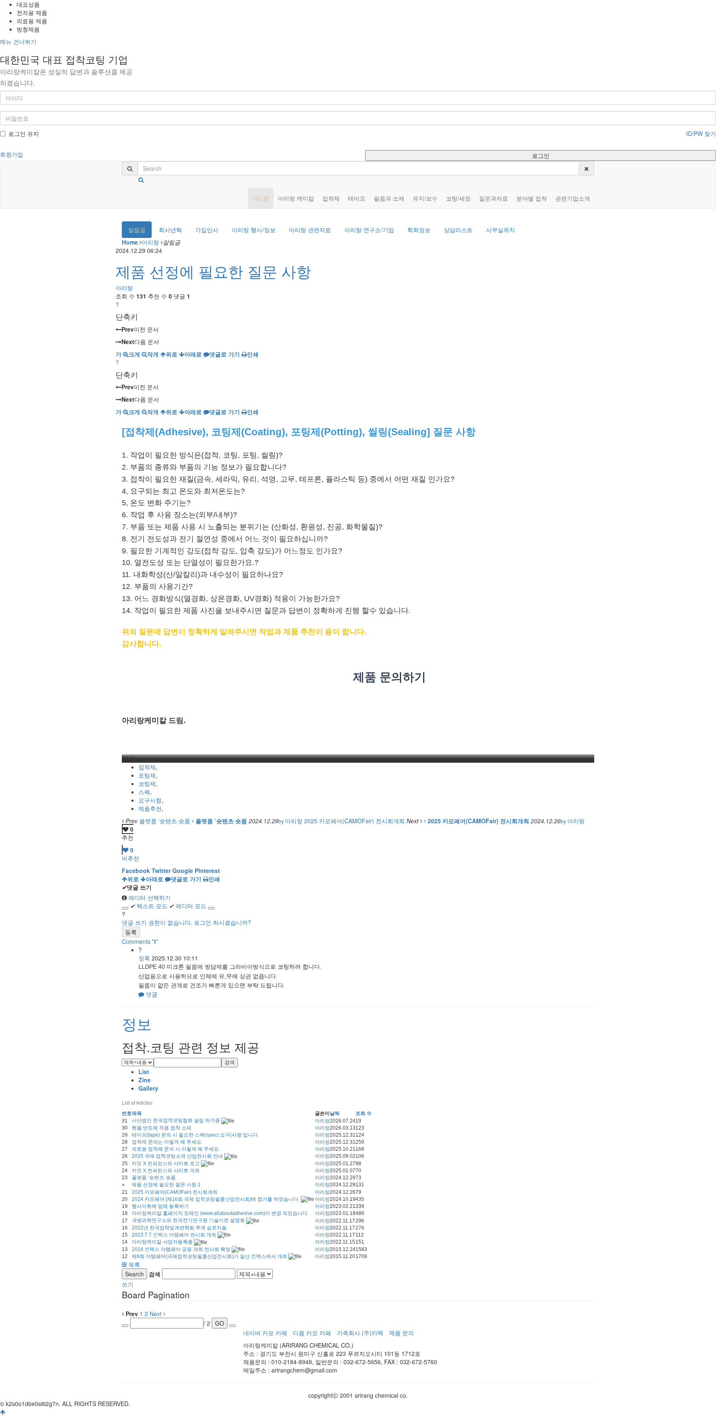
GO (219, 1323)
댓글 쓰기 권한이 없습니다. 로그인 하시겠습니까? (186, 922)
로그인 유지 (23, 133)
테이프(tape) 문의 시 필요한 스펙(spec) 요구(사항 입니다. (195, 1135)
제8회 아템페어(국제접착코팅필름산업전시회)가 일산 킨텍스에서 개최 (210, 1256)
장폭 (144, 958)
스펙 (144, 792)
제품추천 (150, 808)
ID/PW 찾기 (701, 133)
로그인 (540, 155)
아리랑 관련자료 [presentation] (310, 229)
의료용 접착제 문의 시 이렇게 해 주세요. (176, 1149)
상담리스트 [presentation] (458, 229)
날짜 (335, 1113)
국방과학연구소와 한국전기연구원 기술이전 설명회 (189, 1220)
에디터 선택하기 (149, 897)
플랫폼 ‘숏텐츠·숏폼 (154, 1178)
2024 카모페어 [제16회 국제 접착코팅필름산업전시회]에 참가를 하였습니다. (216, 1199)
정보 (137, 1023)
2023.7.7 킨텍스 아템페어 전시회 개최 (175, 1235)
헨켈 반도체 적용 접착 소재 (161, 1128)
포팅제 (147, 775)
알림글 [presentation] (136, 229)
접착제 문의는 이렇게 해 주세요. (167, 1142)
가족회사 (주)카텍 (360, 1333)
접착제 (147, 767)
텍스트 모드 (148, 906)
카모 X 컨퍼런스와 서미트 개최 (166, 1171)
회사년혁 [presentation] (170, 229)
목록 (133, 1264)
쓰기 (127, 1284)
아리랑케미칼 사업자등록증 (163, 1242)
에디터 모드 (187, 906)
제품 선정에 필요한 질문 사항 (213, 270)
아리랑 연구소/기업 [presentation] (369, 229)
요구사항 (150, 800)
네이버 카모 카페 (265, 1333)
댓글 (150, 994)
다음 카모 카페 (312, 1333)
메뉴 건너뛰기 (18, 41)
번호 (127, 1113)
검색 (230, 1062)
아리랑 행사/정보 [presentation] (254, 229)
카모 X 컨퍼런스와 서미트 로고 (166, 1163)
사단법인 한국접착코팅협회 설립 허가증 (176, 1120)
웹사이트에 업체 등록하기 (160, 1206)
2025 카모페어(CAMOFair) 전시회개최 (175, 1192)
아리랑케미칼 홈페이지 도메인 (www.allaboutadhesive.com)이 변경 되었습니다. (220, 1213)
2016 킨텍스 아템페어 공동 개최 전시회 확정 (182, 1249)
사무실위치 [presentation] (500, 229)
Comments (140, 941)
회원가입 (11, 154)
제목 (137, 1113)
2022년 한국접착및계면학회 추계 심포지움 (179, 1228)
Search (134, 1274)
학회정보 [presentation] (419, 229)
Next (156, 1313)
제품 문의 (401, 1333)
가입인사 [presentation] (206, 229)
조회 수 (364, 1113)
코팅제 (147, 783)
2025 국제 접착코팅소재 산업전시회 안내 (178, 1156)
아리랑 (150, 242)
